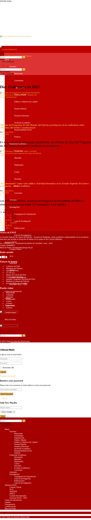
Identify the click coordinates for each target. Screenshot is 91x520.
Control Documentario (17, 496)
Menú (7, 59)
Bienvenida (18, 74)
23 (11, 223)
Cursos (16, 172)
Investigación (14, 207)
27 (4, 225)
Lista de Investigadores (22, 235)
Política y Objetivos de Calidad (25, 102)
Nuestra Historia (20, 109)
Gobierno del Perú (13, 266)
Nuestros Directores (21, 116)
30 (11, 225)
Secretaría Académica (22, 123)
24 (13, 223)
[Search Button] (23, 57)
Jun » (8, 228)
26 (1, 225)
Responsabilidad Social (23, 130)
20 (4, 223)
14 (6, 220)
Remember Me (8, 368)
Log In (4, 398)
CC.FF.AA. (10, 273)
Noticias (17, 137)
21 (6, 223)
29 (8, 225)
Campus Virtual (15, 249)
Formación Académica (17, 455)
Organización (19, 438)
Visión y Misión (20, 440)
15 (8, 220)
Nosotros (12, 67)
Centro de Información (13, 291)
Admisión (10, 295)
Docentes (17, 179)
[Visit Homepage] (45, 40)
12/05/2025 (4, 134)
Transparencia (10, 504)
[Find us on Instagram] (7, 257)
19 (1, 223)
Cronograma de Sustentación (25, 214)
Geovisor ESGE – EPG (18, 498)
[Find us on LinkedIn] (8, 513)
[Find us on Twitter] (4, 257)
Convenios (18, 193)
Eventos (9, 303)
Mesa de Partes (10, 319)
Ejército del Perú (12, 271)
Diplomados (18, 165)
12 (1, 220)
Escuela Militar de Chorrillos (17, 283)
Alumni (7, 502)
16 (11, 220)
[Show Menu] (0, 54)
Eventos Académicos (22, 186)
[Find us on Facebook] (1, 257)
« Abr (2, 228)
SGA (11, 256)
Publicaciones (19, 228)
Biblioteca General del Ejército (17, 281)
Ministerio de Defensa (14, 268)
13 (4, 220)
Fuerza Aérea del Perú (14, 277)
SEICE (12, 494)
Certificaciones (10, 312)
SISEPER (13, 263)
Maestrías (17, 158)
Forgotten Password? (8, 376)
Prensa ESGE (8, 132)
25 (15, 223)
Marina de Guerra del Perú (16, 275)
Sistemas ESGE (11, 485)
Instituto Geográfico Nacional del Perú (20, 279)
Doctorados (18, 457)
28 (6, 225)
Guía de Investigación (22, 221)
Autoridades (18, 81)
